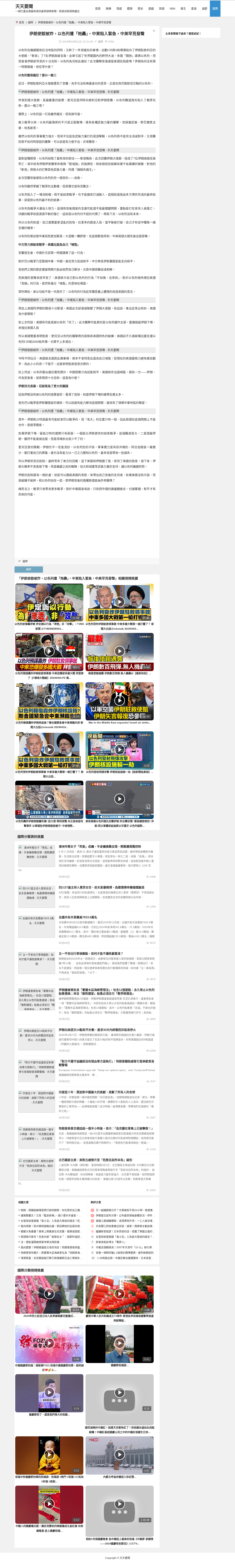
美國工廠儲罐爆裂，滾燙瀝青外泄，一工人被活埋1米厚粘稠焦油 (132, 1220)
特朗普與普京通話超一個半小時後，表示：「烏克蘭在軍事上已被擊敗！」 (106, 1128)
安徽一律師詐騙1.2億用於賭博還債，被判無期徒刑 (124, 1252)
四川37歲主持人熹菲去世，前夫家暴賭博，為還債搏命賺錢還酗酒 (101, 887)
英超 (161, 8)
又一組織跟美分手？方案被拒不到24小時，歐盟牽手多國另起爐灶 (133, 1210)
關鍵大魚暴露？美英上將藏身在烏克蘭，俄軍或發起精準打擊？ (57, 1231)
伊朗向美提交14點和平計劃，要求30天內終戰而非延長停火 (97, 1029)
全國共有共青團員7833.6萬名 (78, 917)
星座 (194, 8)
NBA (172, 8)
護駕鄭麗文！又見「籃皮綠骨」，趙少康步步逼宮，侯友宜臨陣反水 (59, 1215)
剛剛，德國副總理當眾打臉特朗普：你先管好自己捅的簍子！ (55, 1210)
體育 (130, 8)
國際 (215, 8)
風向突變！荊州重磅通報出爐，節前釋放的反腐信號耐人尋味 (55, 1226)
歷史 (140, 8)
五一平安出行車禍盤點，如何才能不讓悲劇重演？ (91, 953)
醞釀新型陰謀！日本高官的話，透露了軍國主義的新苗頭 (128, 1231)
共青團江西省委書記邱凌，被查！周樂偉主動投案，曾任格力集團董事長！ (138, 1226)
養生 (183, 8)
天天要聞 (24, 6)
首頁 (98, 8)
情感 (119, 8)
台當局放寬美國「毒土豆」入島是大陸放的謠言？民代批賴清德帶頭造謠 (62, 1220)
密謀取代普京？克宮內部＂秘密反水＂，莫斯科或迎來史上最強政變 (59, 1236)
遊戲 (151, 8)
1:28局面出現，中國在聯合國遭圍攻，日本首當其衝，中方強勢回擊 (135, 1258)
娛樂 (108, 8)
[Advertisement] (87, 525)
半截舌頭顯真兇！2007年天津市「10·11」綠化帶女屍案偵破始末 (133, 1247)
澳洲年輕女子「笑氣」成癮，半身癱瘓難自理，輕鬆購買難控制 (100, 846)
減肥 (204, 8)
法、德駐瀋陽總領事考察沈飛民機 (40, 1242)
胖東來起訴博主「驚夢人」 (111, 1242)
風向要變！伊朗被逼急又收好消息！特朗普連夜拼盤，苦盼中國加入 (59, 1247)
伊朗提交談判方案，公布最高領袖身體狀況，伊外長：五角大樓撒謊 (134, 1215)
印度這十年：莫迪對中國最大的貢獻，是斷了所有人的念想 (97, 1092)
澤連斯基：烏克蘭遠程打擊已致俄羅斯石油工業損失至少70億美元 (58, 1258)
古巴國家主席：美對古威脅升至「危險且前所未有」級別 (95, 1160)
